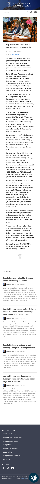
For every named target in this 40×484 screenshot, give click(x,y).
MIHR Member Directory (9, 434)
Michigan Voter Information (10, 448)
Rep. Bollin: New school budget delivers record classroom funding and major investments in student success (19, 312)
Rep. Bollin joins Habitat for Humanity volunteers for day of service (18, 279)
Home (7, 12)
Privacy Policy (24, 478)
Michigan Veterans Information (11, 455)
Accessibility (6, 459)
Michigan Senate (7, 445)
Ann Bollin (15, 54)
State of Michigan (8, 452)
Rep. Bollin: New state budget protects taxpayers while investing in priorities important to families (19, 379)
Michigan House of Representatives (12, 437)
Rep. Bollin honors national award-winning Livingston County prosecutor (19, 346)
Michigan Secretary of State (10, 441)
